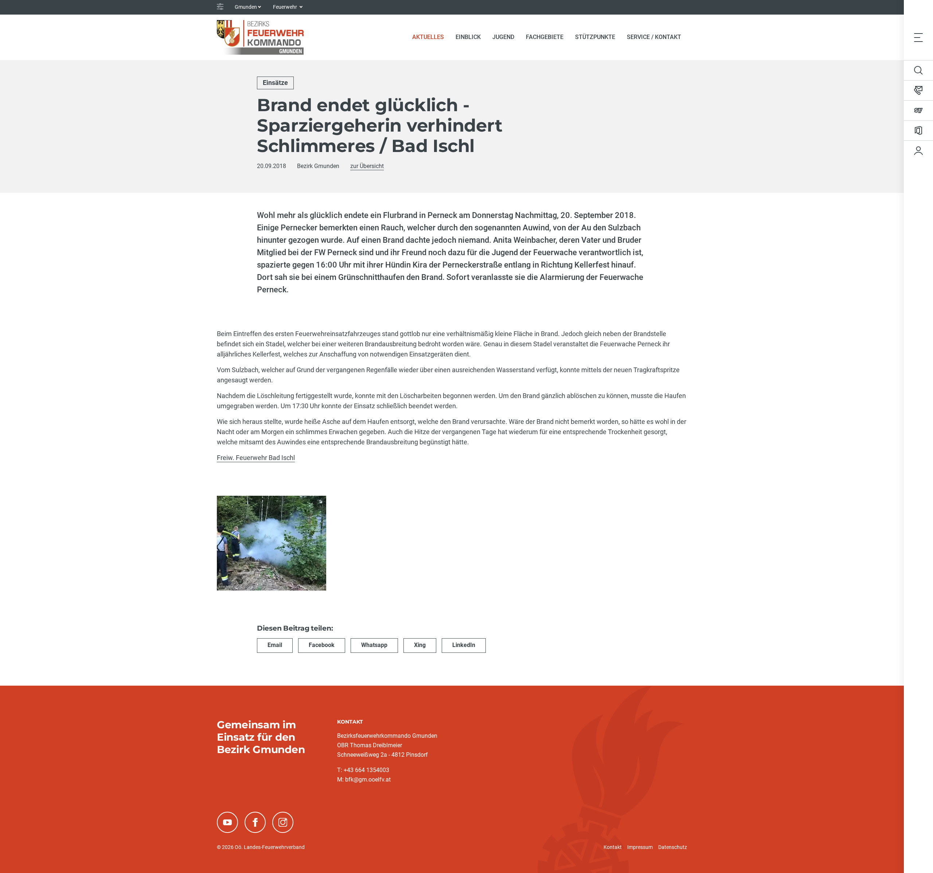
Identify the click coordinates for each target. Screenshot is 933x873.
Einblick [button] (468, 37)
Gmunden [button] (246, 7)
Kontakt (613, 847)
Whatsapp (374, 645)
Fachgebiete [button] (544, 37)
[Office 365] (918, 130)
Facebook (322, 645)
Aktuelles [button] (428, 37)
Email (275, 645)
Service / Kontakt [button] (654, 37)
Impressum (640, 847)
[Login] (918, 150)
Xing (420, 645)
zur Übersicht (367, 166)
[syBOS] (918, 110)
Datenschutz (672, 847)
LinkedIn (463, 645)
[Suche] (918, 70)
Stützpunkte (595, 37)
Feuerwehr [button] (285, 7)
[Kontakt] (918, 90)
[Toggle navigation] (918, 37)
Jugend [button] (503, 37)
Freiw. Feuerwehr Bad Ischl (256, 457)
